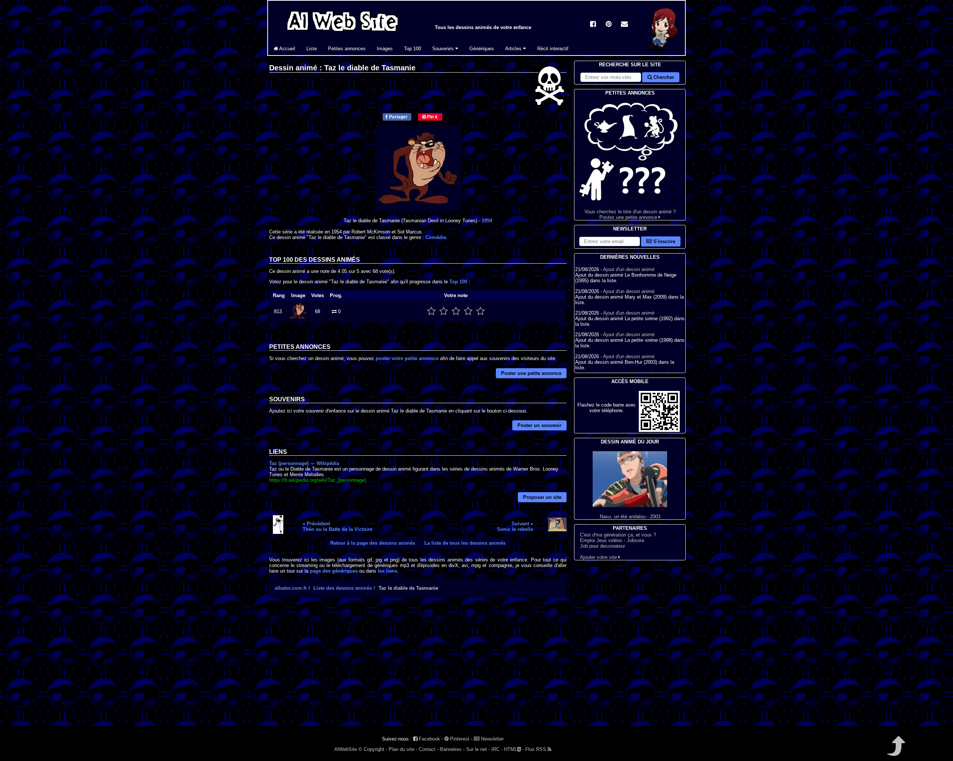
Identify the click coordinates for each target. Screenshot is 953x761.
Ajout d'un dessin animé (628, 269)
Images (385, 48)
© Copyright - (372, 749)
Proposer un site (542, 497)
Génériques (481, 48)
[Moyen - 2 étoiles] (443, 311)
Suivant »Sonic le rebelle (515, 526)
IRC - (497, 749)
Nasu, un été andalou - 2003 (630, 516)
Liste (311, 48)
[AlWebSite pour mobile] (659, 430)
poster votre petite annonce (407, 358)
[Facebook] (593, 25)
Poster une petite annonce (531, 373)
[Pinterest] (608, 25)
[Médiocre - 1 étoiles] (431, 311)
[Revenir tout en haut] (895, 751)
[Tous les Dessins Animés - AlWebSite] (342, 32)
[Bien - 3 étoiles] (456, 311)
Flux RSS (536, 749)
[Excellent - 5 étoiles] (480, 311)
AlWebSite (345, 749)
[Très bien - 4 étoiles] (468, 311)
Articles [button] (514, 48)
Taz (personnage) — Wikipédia (304, 463)
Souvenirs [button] (443, 48)
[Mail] (624, 25)
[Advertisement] (418, 668)
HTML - (514, 749)
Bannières (451, 749)
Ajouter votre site (599, 557)
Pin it (431, 117)
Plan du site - (403, 749)
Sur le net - (478, 749)
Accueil (286, 48)
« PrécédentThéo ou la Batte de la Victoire (337, 526)
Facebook (428, 739)
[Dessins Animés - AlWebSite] (662, 53)
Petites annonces (347, 48)
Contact (427, 749)
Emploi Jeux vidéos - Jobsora (612, 540)
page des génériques (334, 571)
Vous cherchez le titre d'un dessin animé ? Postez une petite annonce (630, 214)
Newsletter (491, 739)
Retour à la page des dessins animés (372, 543)
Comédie (435, 237)
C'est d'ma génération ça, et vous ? (618, 535)
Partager (398, 117)
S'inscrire (663, 241)
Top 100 (412, 48)
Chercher (663, 77)
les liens (387, 571)
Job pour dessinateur (602, 546)
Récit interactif (552, 48)
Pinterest (459, 739)
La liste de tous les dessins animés (465, 543)
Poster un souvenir (539, 425)
